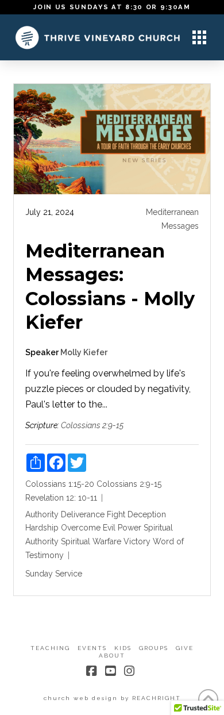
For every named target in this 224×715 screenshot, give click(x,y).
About (112, 655)
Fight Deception (136, 514)
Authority (42, 514)
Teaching (50, 648)
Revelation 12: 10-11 (61, 497)
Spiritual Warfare (91, 541)
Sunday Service (53, 573)
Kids (123, 648)
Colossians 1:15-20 (59, 484)
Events (92, 648)
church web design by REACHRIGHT (112, 698)
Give (185, 648)
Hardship (42, 527)
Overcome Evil (88, 527)
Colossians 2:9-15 (92, 425)
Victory (136, 541)
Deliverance (83, 514)
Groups (153, 648)
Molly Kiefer (83, 352)
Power (129, 527)
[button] (199, 37)
